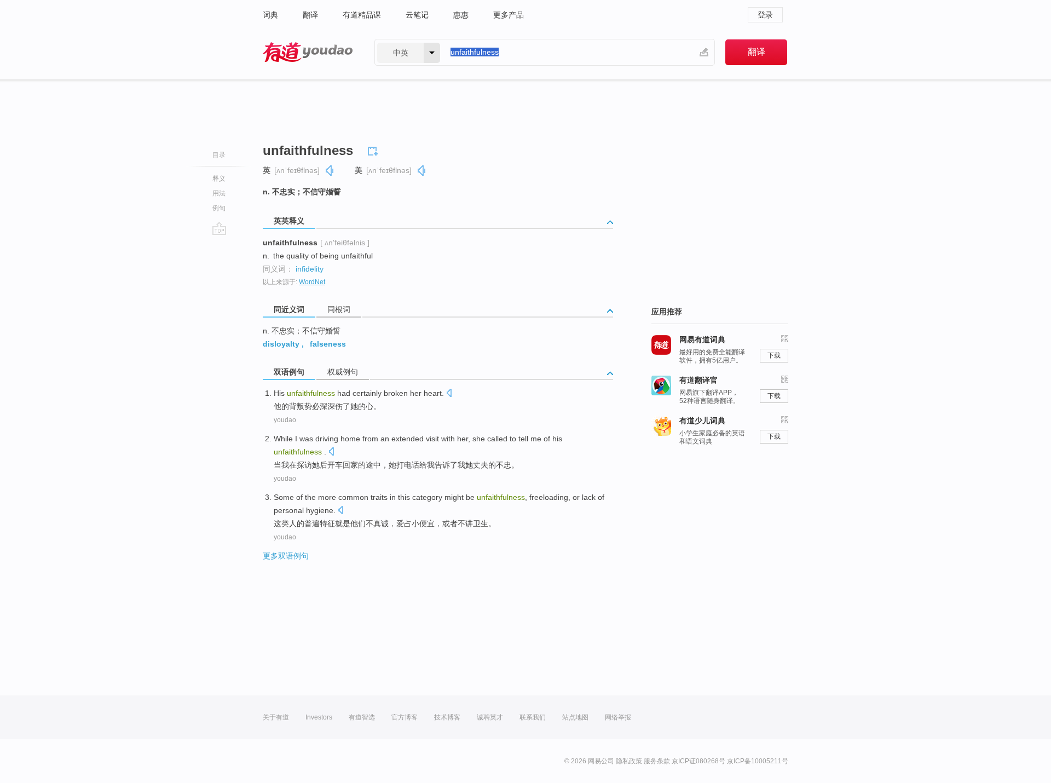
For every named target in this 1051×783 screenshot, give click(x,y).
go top (219, 228)
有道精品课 (362, 14)
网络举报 (618, 717)
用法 (219, 193)
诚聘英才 (490, 717)
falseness (328, 343)
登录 (765, 14)
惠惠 (461, 14)
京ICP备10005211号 (757, 761)
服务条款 (657, 761)
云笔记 (417, 14)
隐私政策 (629, 761)
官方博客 (404, 717)
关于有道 (276, 717)
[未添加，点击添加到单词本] (374, 149)
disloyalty (281, 343)
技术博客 (447, 717)
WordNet (312, 282)
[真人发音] (330, 170)
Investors (318, 717)
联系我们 (532, 717)
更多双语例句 (286, 555)
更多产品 (508, 14)
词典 (270, 14)
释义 (219, 178)
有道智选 (362, 717)
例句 (219, 208)
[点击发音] (449, 394)
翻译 (310, 14)
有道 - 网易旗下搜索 (308, 52)
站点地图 (575, 717)
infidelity (310, 268)
